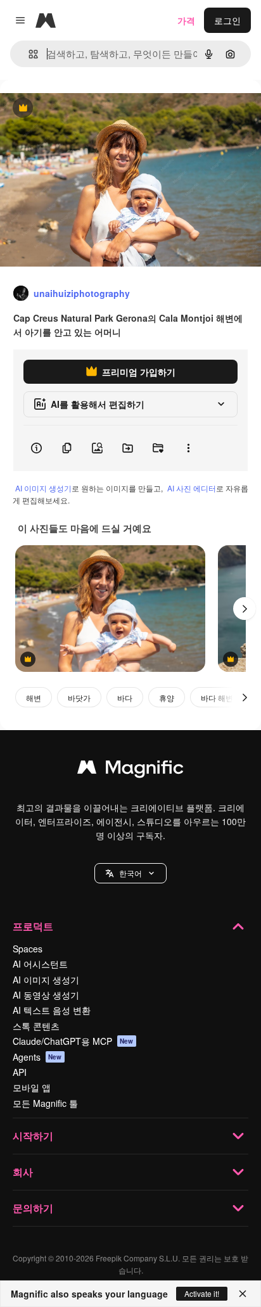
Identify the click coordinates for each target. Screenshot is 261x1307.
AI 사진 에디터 (191, 488)
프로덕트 (33, 926)
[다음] (244, 608)
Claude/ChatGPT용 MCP (73, 1041)
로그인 (227, 20)
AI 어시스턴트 (40, 963)
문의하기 (33, 1208)
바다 (124, 697)
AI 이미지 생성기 (43, 488)
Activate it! (201, 1293)
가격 (186, 20)
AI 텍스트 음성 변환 (52, 1010)
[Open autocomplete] (28, 54)
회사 (23, 1172)
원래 (72, 108)
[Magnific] (130, 770)
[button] (130, 873)
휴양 (166, 697)
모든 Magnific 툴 (45, 1103)
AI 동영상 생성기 (46, 994)
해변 (33, 697)
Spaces (27, 948)
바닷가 (79, 697)
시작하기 (33, 1135)
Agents (37, 1057)
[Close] (242, 1293)
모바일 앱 (32, 1087)
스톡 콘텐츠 (36, 1026)
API (20, 1072)
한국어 (130, 873)
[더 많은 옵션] (188, 448)
